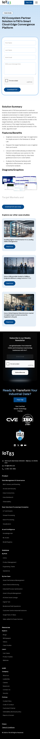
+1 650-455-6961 (10, 469)
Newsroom (6, 686)
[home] (6, 2)
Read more (9, 246)
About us (6, 675)
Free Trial (29, 2)
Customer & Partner (9, 708)
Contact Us (6, 689)
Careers (5, 682)
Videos (5, 642)
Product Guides (8, 657)
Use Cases (6, 653)
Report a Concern (8, 715)
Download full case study (13, 207)
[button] (36, 2)
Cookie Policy (7, 701)
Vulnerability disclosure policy (12, 712)
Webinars (6, 660)
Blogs (5, 634)
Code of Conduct (8, 704)
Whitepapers (7, 638)
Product (5, 476)
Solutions (5, 550)
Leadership (6, 679)
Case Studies (7, 645)
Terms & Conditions (8, 727)
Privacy (4, 724)
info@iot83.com (10, 466)
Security (5, 693)
